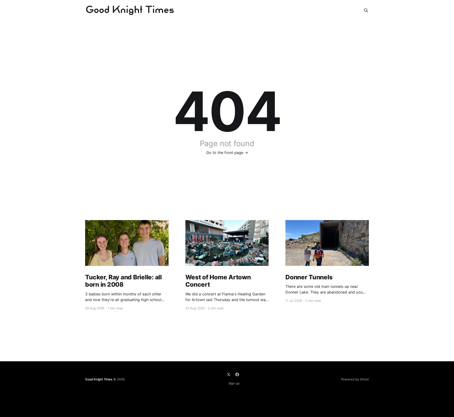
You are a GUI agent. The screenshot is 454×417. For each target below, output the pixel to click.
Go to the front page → (227, 152)
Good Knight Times (98, 379)
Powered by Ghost (355, 379)
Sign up (234, 383)
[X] (229, 374)
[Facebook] (237, 374)
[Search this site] (366, 10)
